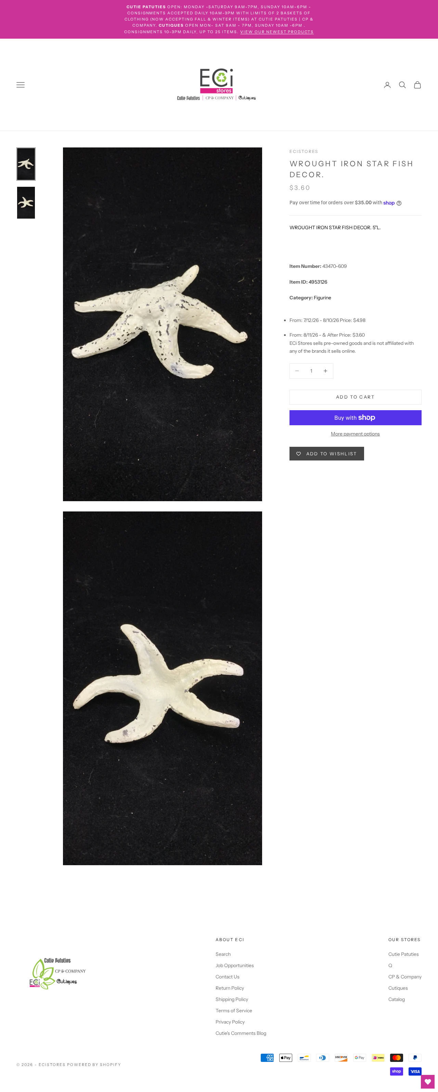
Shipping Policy (232, 999)
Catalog (396, 999)
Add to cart (355, 397)
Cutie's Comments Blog (241, 1033)
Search (223, 954)
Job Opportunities (235, 965)
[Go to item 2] (26, 202)
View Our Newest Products (277, 31)
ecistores (303, 151)
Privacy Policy (230, 1022)
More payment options (355, 434)
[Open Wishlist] (428, 1082)
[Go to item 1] (26, 164)
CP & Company (405, 977)
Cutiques (398, 988)
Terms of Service (234, 1011)
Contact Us (228, 977)
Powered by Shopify (94, 1064)
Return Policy (230, 988)
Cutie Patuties (403, 954)
